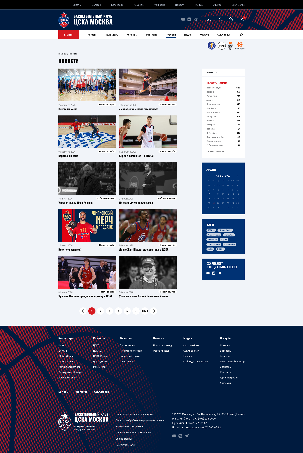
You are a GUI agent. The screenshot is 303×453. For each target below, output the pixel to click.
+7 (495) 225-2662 (196, 423)
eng (209, 19)
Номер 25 (223, 128)
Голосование (127, 361)
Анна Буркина (214, 235)
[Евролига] (240, 46)
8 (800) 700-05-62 (210, 427)
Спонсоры (225, 366)
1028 (145, 311)
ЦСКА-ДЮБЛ (65, 361)
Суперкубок (229, 244)
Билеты (77, 4)
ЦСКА (210, 249)
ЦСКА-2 (220, 249)
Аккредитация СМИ (69, 377)
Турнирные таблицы (70, 372)
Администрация (229, 377)
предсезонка (214, 244)
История (225, 345)
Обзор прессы (215, 151)
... (136, 311)
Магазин (96, 4)
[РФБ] (222, 46)
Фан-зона (159, 4)
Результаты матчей (69, 366)
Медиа (199, 4)
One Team (223, 108)
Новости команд (217, 83)
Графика (188, 356)
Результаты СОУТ (126, 444)
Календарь (117, 4)
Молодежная (223, 112)
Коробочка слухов (130, 356)
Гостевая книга (128, 345)
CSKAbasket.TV (191, 350)
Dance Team (99, 366)
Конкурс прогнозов (131, 350)
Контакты (226, 372)
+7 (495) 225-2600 (205, 418)
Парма (224, 239)
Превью (223, 91)
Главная (62, 53)
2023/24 (211, 230)
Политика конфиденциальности (134, 414)
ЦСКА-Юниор (66, 356)
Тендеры (225, 356)
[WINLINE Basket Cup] (230, 46)
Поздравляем (223, 104)
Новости (180, 4)
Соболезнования (223, 145)
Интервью (223, 132)
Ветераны (223, 124)
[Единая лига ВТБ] (211, 46)
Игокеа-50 (212, 239)
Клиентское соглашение (129, 426)
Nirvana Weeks (225, 230)
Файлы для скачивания (195, 361)
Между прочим (223, 141)
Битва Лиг (229, 235)
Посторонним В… (223, 137)
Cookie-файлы (124, 438)
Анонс (223, 100)
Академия (225, 382)
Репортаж (223, 95)
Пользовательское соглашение (133, 432)
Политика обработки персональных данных (140, 420)
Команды (139, 4)
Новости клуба (223, 87)
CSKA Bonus (238, 4)
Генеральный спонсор (232, 361)
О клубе (217, 4)
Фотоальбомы (191, 345)
